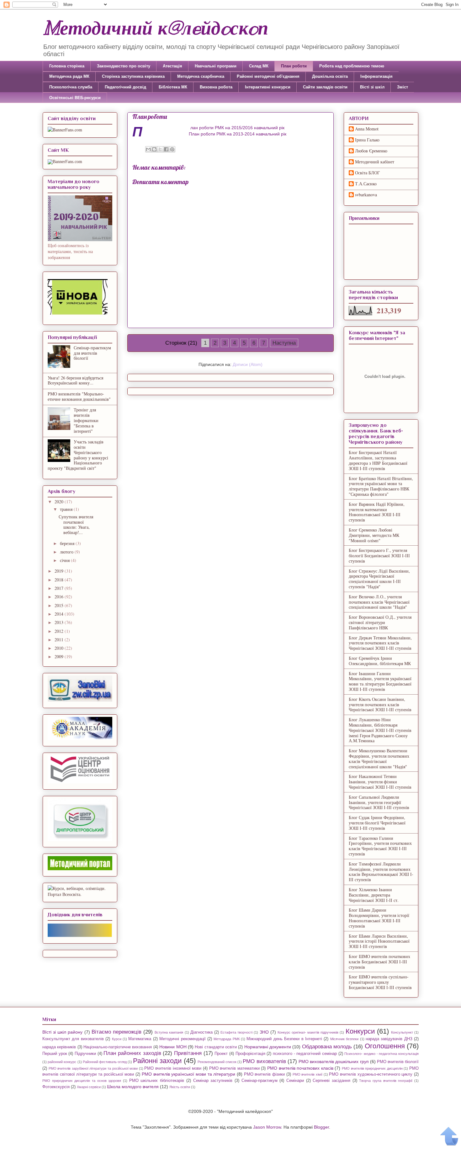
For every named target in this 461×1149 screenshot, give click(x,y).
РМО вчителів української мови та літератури (188, 1074)
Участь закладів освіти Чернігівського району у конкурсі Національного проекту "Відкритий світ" (78, 455)
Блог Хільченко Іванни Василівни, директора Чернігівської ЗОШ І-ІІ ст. (374, 895)
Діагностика (201, 1032)
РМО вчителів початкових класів (300, 1068)
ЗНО (264, 1032)
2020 (60, 502)
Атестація (172, 66)
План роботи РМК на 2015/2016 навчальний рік (237, 127)
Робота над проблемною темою (351, 66)
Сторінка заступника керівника (133, 76)
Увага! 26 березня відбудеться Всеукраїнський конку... (75, 380)
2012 (60, 631)
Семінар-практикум (259, 1080)
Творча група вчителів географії (385, 1081)
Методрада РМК (226, 1039)
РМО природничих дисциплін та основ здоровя (81, 1081)
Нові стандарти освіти (216, 1047)
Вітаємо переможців (116, 1032)
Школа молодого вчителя (133, 1086)
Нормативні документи (267, 1046)
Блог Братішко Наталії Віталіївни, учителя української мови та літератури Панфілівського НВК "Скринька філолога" (381, 486)
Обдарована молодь (327, 1047)
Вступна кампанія (169, 1032)
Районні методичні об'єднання (268, 76)
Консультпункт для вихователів (73, 1039)
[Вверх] (449, 1136)
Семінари (295, 1080)
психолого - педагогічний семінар (305, 1053)
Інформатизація (376, 76)
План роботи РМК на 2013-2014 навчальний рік (237, 133)
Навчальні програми (215, 66)
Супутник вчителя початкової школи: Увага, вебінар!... (76, 524)
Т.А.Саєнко (366, 184)
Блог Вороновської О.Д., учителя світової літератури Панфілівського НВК (380, 622)
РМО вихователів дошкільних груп (334, 1061)
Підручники (85, 1053)
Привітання (188, 1053)
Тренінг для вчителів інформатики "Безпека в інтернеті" (86, 420)
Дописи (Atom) (247, 364)
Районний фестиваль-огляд (105, 1062)
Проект (221, 1053)
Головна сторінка (66, 66)
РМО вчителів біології (398, 1062)
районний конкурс (62, 1062)
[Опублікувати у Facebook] (166, 149)
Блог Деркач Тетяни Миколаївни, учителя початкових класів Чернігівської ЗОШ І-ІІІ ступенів (380, 643)
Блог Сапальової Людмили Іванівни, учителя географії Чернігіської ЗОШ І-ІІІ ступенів (379, 802)
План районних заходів (132, 1053)
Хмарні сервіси (89, 1087)
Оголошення (385, 1046)
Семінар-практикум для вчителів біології (92, 353)
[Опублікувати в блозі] (154, 149)
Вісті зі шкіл (372, 87)
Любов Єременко (371, 151)
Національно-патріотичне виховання (117, 1047)
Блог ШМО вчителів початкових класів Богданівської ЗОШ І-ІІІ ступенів (379, 961)
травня (67, 509)
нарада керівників (59, 1047)
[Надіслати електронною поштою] (148, 149)
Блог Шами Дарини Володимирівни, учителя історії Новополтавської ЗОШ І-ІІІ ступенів (379, 918)
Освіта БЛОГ (367, 173)
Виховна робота (216, 87)
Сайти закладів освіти (325, 87)
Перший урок (54, 1053)
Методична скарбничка (200, 76)
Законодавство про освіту (123, 66)
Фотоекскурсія (56, 1087)
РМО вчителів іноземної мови (172, 1068)
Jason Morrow (267, 1127)
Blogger (321, 1127)
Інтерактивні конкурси (267, 87)
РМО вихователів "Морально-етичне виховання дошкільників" (79, 396)
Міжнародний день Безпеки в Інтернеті (284, 1039)
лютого (67, 552)
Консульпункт (402, 1032)
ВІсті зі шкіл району (62, 1032)
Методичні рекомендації (182, 1039)
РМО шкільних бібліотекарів (156, 1080)
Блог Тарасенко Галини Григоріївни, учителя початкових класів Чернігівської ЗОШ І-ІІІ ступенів (380, 846)
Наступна (284, 343)
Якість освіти (179, 1087)
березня (68, 543)
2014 (60, 614)
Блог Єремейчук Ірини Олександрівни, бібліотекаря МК (380, 660)
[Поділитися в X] (160, 149)
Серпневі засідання (331, 1080)
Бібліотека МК (173, 87)
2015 (60, 605)
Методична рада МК (69, 76)
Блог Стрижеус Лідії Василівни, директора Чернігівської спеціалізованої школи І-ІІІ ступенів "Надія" (379, 579)
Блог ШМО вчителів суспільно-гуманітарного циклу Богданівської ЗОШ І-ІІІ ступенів (380, 982)
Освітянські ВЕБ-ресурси (75, 97)
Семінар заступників (213, 1080)
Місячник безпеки (344, 1039)
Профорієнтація (250, 1053)
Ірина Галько (367, 140)
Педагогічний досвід (125, 87)
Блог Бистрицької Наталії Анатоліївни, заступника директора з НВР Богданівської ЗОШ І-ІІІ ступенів (378, 460)
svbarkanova (366, 195)
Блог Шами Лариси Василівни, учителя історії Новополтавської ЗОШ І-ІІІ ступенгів (379, 941)
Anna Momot (367, 129)
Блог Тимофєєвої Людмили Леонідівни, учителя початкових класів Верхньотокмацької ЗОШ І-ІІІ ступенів (381, 871)
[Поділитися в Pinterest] (172, 149)
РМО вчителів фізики (264, 1074)
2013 (60, 622)
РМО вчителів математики (234, 1068)
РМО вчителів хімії (307, 1074)
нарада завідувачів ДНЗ (389, 1039)
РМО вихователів (264, 1061)
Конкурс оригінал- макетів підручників (308, 1032)
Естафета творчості (236, 1032)
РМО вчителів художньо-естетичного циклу (370, 1074)
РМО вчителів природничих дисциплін (372, 1068)
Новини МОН (172, 1046)
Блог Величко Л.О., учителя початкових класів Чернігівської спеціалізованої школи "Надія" (379, 602)
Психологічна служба (70, 87)
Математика (139, 1039)
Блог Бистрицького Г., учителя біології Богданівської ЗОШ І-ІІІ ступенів (379, 555)
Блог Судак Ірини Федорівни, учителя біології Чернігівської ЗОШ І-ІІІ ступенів (377, 822)
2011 (60, 640)
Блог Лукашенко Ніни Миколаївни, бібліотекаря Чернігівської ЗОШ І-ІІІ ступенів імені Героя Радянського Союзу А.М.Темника (380, 730)
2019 (60, 571)
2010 (60, 648)
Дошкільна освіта (330, 76)
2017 (60, 588)
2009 (60, 656)
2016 (60, 597)
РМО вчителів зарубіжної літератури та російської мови (93, 1068)
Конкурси (360, 1031)
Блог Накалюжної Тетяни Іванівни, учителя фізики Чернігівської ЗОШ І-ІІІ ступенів (380, 781)
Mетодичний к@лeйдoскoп (155, 28)
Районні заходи (157, 1061)
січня (65, 560)
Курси (116, 1039)
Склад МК (258, 66)
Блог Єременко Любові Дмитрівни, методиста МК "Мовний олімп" (374, 535)
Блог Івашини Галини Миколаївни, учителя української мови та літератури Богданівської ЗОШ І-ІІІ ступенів (380, 681)
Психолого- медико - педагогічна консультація (381, 1054)
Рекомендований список (217, 1062)
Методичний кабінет (374, 162)
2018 (60, 580)
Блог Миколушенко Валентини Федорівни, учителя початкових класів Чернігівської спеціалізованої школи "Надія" (379, 758)
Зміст (402, 87)
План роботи (294, 66)
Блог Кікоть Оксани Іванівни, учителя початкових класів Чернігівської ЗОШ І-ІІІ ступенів (380, 704)
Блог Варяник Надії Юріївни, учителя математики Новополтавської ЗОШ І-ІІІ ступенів (377, 512)
